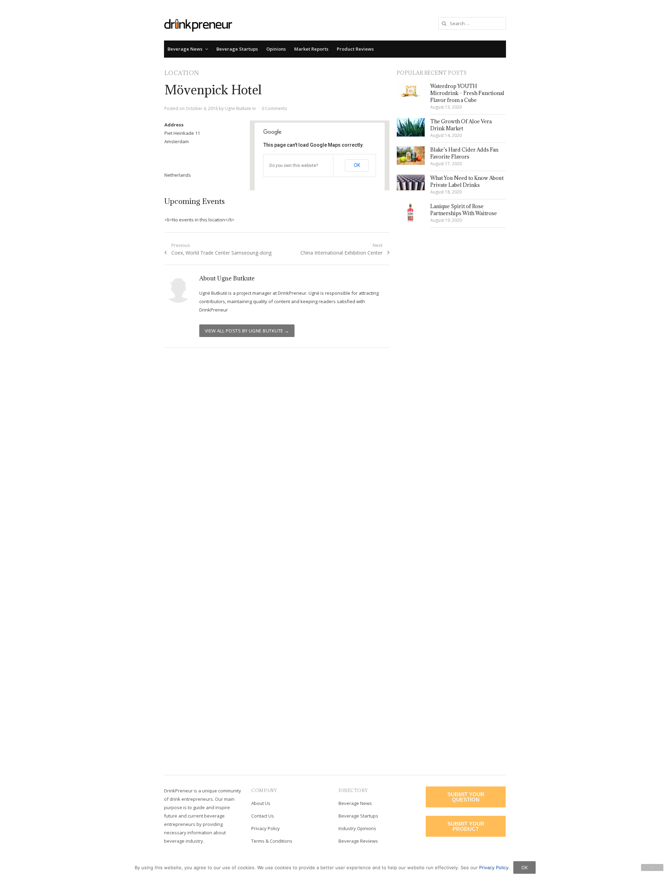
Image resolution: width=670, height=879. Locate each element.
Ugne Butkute (238, 108)
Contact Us (262, 816)
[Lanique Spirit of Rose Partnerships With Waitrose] (411, 212)
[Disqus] (277, 454)
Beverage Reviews (358, 841)
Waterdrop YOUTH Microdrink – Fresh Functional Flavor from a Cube (467, 93)
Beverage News (185, 49)
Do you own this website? (293, 165)
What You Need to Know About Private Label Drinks (467, 181)
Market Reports (311, 49)
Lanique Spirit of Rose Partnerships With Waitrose (463, 210)
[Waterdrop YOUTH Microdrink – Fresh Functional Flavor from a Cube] (411, 90)
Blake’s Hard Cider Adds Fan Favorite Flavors (464, 153)
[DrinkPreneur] (198, 24)
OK (357, 165)
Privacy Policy (265, 828)
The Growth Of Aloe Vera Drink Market (461, 125)
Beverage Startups (237, 49)
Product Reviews (355, 49)
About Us (260, 803)
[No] (652, 867)
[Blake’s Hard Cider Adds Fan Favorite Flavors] (411, 155)
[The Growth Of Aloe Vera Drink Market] (411, 127)
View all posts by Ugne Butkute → (247, 331)
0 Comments (274, 108)
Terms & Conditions (271, 841)
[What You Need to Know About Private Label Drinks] (411, 182)
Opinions (276, 49)
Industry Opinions (357, 828)
